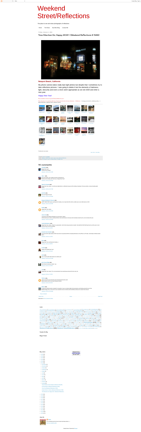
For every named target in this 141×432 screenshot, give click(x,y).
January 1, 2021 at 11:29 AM (47, 180)
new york (72, 321)
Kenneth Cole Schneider (47, 232)
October (43, 367)
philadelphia (42, 324)
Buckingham (85, 313)
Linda (43, 255)
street (91, 325)
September (44, 369)
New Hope (54, 321)
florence (46, 317)
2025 (42, 356)
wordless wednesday (88, 328)
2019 (42, 396)
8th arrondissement (95, 310)
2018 (42, 397)
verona (67, 326)
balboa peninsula (89, 311)
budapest (99, 313)
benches (41, 313)
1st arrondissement (94, 309)
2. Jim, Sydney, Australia (49, 113)
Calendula (44, 167)
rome (63, 324)
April (43, 378)
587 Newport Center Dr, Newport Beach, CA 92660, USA (52, 159)
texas (96, 325)
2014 (42, 404)
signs (52, 325)
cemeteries (42, 315)
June (43, 374)
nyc (100, 321)
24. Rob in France (91, 134)
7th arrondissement (87, 310)
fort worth (51, 317)
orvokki (43, 247)
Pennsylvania (88, 322)
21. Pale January (70, 134)
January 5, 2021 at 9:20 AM (47, 282)
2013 (42, 406)
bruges (81, 313)
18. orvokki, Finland (49, 134)
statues (81, 325)
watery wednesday (96, 326)
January (43, 383)
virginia (80, 326)
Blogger (75, 428)
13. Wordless (70, 123)
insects (56, 318)
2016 (42, 401)
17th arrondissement (76, 309)
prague (49, 324)
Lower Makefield (43, 319)
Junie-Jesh (44, 214)
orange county (49, 322)
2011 (42, 409)
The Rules (47, 27)
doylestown (78, 315)
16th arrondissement (68, 309)
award (75, 311)
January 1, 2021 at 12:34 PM (47, 210)
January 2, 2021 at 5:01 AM (47, 251)
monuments (83, 319)
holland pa (93, 317)
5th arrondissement (69, 310)
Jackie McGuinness (46, 223)
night (96, 321)
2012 (42, 408)
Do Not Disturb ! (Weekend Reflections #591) (51, 386)
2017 (42, 399)
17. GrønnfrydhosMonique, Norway (42, 135)
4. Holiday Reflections (62, 113)
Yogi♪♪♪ (43, 176)
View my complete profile (52, 423)
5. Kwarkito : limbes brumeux (70, 113)
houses (98, 317)
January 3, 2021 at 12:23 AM (47, 258)
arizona (63, 311)
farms (41, 317)
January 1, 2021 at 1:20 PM (47, 228)
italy (60, 318)
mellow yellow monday (56, 319)
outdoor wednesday (59, 322)
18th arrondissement (85, 309)
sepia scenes (47, 325)
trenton (51, 326)
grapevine (84, 317)
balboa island (81, 311)
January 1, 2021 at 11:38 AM (47, 196)
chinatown (47, 315)
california (55, 314)
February (44, 381)
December (44, 364)
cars (95, 314)
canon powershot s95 (76, 314)
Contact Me (65, 27)
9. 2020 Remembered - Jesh (42, 124)
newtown (86, 321)
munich (87, 319)
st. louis (78, 325)
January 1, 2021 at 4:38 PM (47, 243)
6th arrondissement (78, 310)
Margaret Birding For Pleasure (48, 200)
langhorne (87, 318)
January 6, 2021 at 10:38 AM (47, 291)
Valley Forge (56, 326)
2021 (42, 362)
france (60, 317)
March (43, 379)
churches (52, 315)
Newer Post (41, 296)
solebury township (72, 325)
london (92, 318)
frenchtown (67, 317)
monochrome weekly (75, 319)
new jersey (60, 321)
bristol (77, 313)
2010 (42, 411)
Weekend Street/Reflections (66, 328)
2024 (42, 357)
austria (71, 311)
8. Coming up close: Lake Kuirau (91, 113)
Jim (42, 269)
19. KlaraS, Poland (55, 134)
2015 (42, 402)
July (43, 373)
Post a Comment (43, 293)
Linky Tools (93, 152)
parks (81, 322)
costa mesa (65, 315)
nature (48, 321)
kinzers (65, 318)
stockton (86, 325)
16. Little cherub (91, 123)
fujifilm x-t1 (73, 317)
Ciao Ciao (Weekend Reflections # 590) (50, 388)
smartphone (64, 325)
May (43, 376)
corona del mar (59, 315)
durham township (86, 315)
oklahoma (43, 322)
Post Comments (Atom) (48, 298)
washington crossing (86, 326)
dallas (70, 315)
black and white (56, 313)
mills (65, 319)
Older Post (100, 296)
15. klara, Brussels (84, 123)
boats (64, 313)
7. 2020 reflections (84, 112)
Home (40, 27)
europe (97, 315)
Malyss (43, 286)
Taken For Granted (45, 184)
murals (91, 319)
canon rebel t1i (87, 314)
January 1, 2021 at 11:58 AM (47, 203)
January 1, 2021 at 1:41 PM (47, 236)
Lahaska (75, 318)
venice (61, 326)
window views (81, 328)
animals (58, 311)
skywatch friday (57, 325)
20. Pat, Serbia (63, 134)
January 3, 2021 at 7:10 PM (47, 274)
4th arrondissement (60, 310)
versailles (71, 326)
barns (94, 311)
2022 (42, 361)
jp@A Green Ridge (45, 262)
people (98, 322)
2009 (42, 413)
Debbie (43, 207)
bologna (68, 313)
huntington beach (51, 318)
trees (47, 326)
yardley (95, 328)
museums (96, 319)
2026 (42, 354)
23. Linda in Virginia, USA (84, 135)
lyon (48, 319)
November (44, 366)
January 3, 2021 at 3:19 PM (47, 265)
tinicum (100, 325)
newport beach (79, 321)
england (92, 315)
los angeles (98, 318)
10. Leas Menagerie (48, 123)
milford (62, 319)
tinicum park (43, 326)
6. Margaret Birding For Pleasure (77, 113)
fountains (56, 317)
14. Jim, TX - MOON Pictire (77, 124)
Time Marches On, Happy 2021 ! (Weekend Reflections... (53, 391)
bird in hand (46, 313)
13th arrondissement (59, 309)
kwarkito (43, 193)
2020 (42, 394)
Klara (43, 240)
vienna (76, 326)
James (49, 419)
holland (89, 317)
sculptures (41, 325)
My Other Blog (56, 27)
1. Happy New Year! (42, 112)
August (43, 371)
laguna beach (70, 318)
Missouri (68, 319)
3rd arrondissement (50, 310)
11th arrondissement (51, 309)
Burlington (49, 314)
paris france (76, 322)
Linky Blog (97, 152)
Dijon (74, 315)
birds (51, 313)
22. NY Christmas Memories (76, 135)
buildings (43, 314)
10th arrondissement (43, 309)
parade (66, 322)
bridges (72, 313)
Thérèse (43, 278)
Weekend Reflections (46, 328)
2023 (42, 359)
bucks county (92, 313)
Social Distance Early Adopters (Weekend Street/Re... (52, 384)
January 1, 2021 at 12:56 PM (47, 219)
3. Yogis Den (56, 112)
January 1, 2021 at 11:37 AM (47, 189)
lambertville (80, 318)
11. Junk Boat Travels (56, 124)
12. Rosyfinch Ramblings (63, 124)
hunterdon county (43, 318)
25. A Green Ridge (41, 145)
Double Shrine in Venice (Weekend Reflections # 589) (52, 390)
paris (70, 322)
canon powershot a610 (64, 314)
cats (98, 314)
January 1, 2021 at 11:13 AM (47, 172)
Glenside (80, 317)
